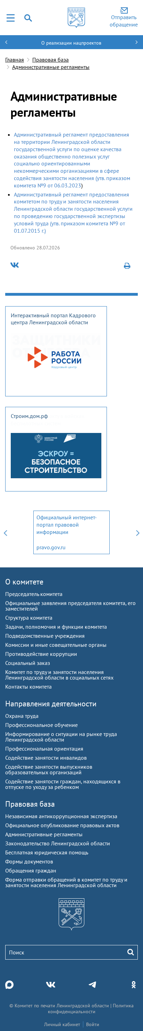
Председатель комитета (33, 593)
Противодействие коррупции (41, 653)
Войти (92, 1024)
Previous (5, 532)
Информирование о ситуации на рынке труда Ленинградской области (61, 736)
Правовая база (50, 59)
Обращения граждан (30, 870)
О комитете (24, 582)
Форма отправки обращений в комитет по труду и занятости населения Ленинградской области (66, 882)
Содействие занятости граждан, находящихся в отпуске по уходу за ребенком (62, 784)
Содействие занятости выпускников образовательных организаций (48, 769)
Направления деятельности (50, 703)
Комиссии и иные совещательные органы (56, 644)
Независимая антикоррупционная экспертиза (61, 816)
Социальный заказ (27, 662)
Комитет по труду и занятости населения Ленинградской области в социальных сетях (59, 674)
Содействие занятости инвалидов (46, 757)
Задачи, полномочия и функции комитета (56, 626)
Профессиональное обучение (41, 724)
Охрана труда (22, 715)
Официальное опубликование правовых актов (62, 825)
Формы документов (29, 861)
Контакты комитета (28, 686)
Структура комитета (28, 617)
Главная (14, 59)
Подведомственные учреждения (45, 635)
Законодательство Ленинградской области (57, 843)
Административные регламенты (51, 66)
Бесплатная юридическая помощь (46, 852)
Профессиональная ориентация (44, 748)
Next (137, 532)
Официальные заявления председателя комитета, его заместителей (70, 605)
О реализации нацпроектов (71, 43)
